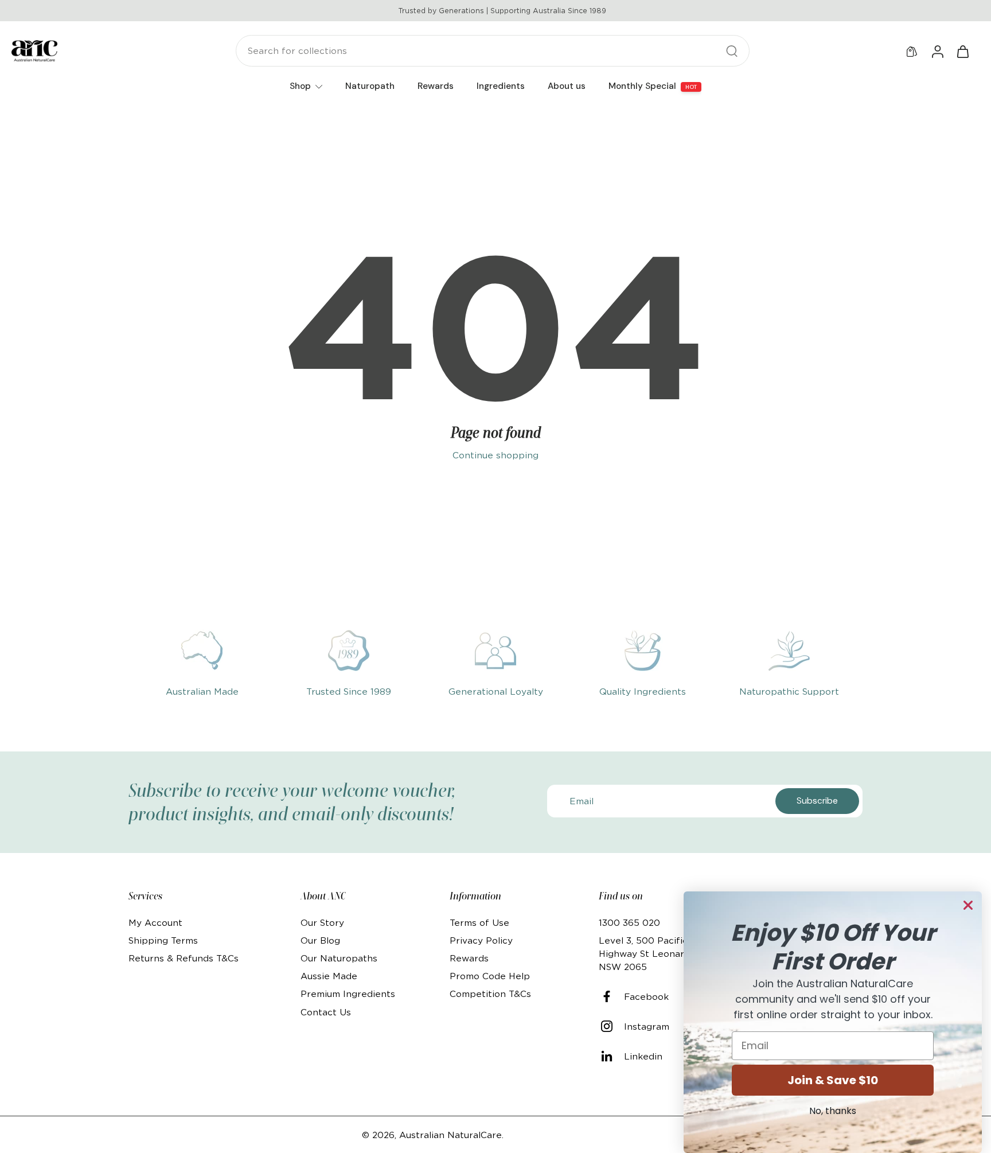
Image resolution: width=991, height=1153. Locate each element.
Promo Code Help (490, 976)
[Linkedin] (611, 1056)
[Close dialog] (968, 905)
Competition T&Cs (490, 994)
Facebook (646, 997)
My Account (155, 923)
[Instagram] (611, 1026)
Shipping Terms (163, 940)
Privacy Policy (481, 940)
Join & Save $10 (832, 1080)
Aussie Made (329, 976)
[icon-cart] (962, 51)
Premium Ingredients (348, 994)
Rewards (469, 958)
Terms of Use (479, 923)
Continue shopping (495, 455)
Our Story (322, 923)
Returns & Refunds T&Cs (183, 958)
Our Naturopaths (339, 958)
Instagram (646, 1026)
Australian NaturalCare (450, 1135)
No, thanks (832, 1110)
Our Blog (320, 940)
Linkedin (643, 1056)
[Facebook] (611, 996)
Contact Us (326, 1012)
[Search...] (732, 51)
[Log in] (937, 51)
